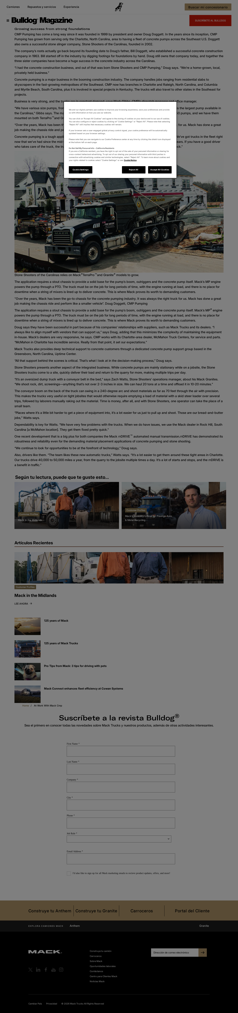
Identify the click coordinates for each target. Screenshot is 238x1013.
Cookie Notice (130, 160)
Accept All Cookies (159, 169)
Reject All (133, 169)
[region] (120, 139)
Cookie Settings (81, 169)
